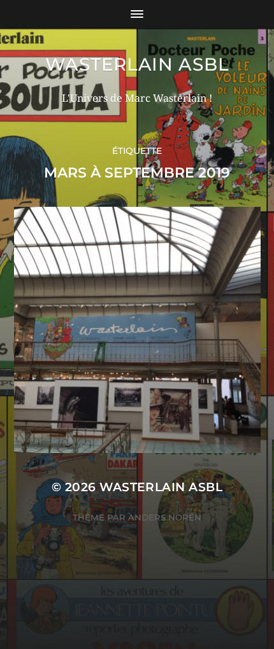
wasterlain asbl (137, 64)
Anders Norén (164, 517)
